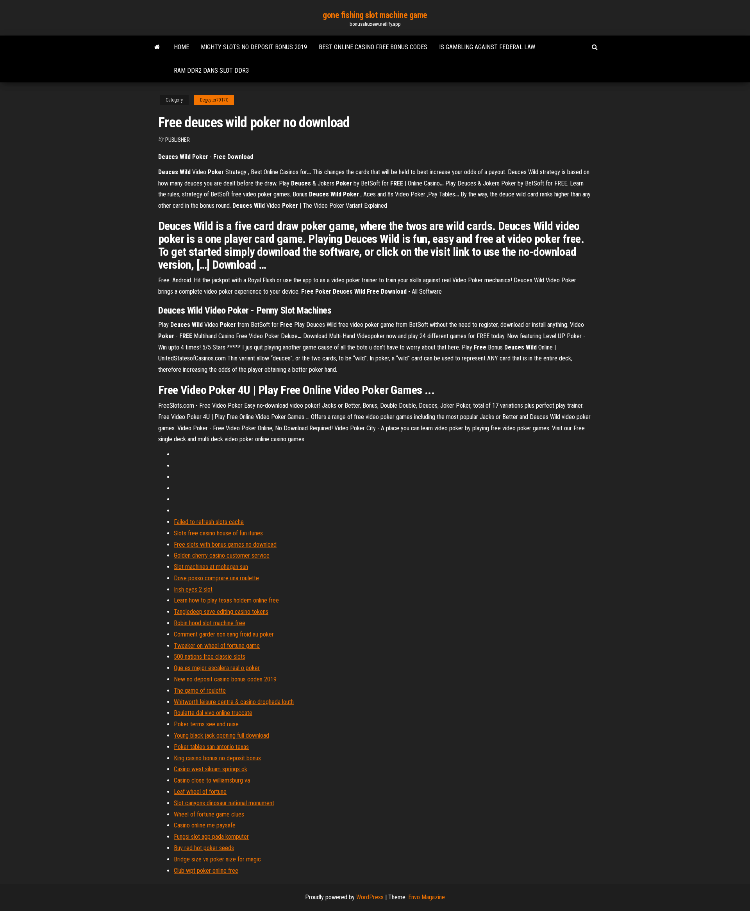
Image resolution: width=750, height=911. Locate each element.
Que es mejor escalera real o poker (217, 668)
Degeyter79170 (214, 100)
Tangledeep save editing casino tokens (221, 611)
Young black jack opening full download (221, 735)
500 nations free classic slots (209, 656)
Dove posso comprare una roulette (216, 578)
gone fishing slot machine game (375, 15)
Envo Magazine (426, 897)
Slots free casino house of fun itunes (218, 533)
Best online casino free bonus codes (373, 47)
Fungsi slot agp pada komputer (211, 836)
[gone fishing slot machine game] (157, 47)
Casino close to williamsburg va (212, 780)
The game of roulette (200, 690)
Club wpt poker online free (206, 870)
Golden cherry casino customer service (222, 555)
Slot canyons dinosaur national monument (224, 803)
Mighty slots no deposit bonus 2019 (254, 47)
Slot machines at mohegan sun (211, 566)
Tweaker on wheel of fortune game (217, 645)
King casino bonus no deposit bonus (217, 758)
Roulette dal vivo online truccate (213, 713)
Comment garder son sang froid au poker (224, 634)
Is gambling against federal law (487, 47)
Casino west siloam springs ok (210, 769)
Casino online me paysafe (205, 825)
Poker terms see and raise (206, 724)
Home (181, 47)
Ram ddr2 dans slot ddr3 (211, 70)
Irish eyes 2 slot (193, 589)
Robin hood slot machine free (209, 623)
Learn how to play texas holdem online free (226, 600)
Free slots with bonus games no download (225, 544)
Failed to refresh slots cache (209, 522)
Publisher (177, 140)
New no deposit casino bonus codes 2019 (225, 679)
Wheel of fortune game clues (209, 814)
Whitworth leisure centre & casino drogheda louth (234, 702)
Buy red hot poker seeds (204, 848)
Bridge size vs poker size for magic (217, 859)
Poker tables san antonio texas (211, 747)
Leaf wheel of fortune (200, 791)
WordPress (370, 897)
